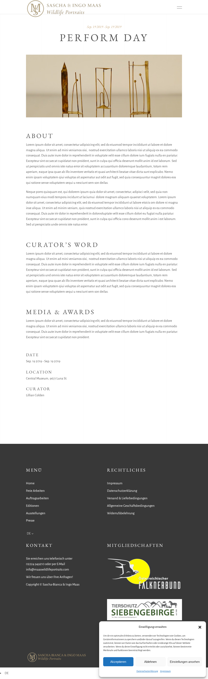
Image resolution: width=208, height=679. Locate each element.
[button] (200, 627)
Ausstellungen (35, 513)
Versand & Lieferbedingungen (127, 498)
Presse (30, 520)
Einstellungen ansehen (185, 661)
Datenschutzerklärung (147, 671)
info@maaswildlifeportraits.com (47, 569)
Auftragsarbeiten (37, 498)
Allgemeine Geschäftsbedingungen (131, 505)
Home (30, 483)
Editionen (32, 505)
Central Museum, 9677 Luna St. (46, 378)
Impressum (165, 671)
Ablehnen (150, 661)
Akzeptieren (118, 661)
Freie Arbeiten (35, 490)
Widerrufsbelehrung (120, 513)
